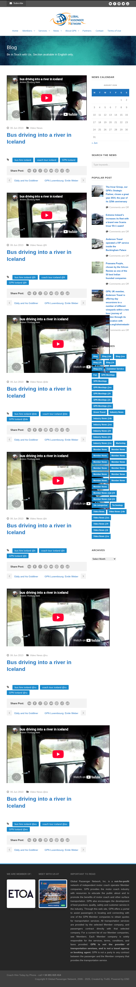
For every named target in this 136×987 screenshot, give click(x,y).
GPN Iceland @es (18, 829)
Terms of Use (114, 30)
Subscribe (18, 3)
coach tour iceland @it (53, 550)
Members (27, 30)
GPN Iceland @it (17, 556)
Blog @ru (97, 369)
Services (42, 30)
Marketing (120, 443)
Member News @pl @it (104, 499)
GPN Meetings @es (102, 387)
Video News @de (39, 381)
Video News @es (39, 792)
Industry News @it (102, 437)
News (56, 30)
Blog (95, 356)
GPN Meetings (108, 375)
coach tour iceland (46, 160)
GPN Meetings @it (101, 400)
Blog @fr (97, 362)
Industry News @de (102, 418)
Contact (99, 30)
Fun (95, 375)
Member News (100, 449)
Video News (36, 128)
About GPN (70, 30)
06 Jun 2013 (16, 128)
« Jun (95, 143)
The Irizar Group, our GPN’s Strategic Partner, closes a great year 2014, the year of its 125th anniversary (117, 194)
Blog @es (120, 356)
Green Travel (99, 412)
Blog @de (106, 356)
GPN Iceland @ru (18, 692)
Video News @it (38, 518)
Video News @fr (38, 245)
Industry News (117, 412)
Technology (117, 505)
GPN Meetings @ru (102, 406)
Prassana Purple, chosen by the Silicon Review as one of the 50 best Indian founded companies (117, 270)
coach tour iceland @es (54, 824)
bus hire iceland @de (26, 414)
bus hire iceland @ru (25, 687)
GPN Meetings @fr (102, 393)
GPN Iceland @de (18, 419)
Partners (87, 30)
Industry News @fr (102, 431)
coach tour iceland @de (55, 414)
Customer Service (115, 369)
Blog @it (110, 362)
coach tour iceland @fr (53, 277)
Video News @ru (39, 655)
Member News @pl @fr (104, 493)
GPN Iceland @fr (18, 282)
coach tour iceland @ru (54, 687)
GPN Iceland (68, 160)
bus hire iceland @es (26, 824)
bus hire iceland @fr (25, 277)
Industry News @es (102, 424)
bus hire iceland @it (25, 550)
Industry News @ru (102, 443)
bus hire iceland (23, 160)
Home (15, 30)
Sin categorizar (100, 505)
